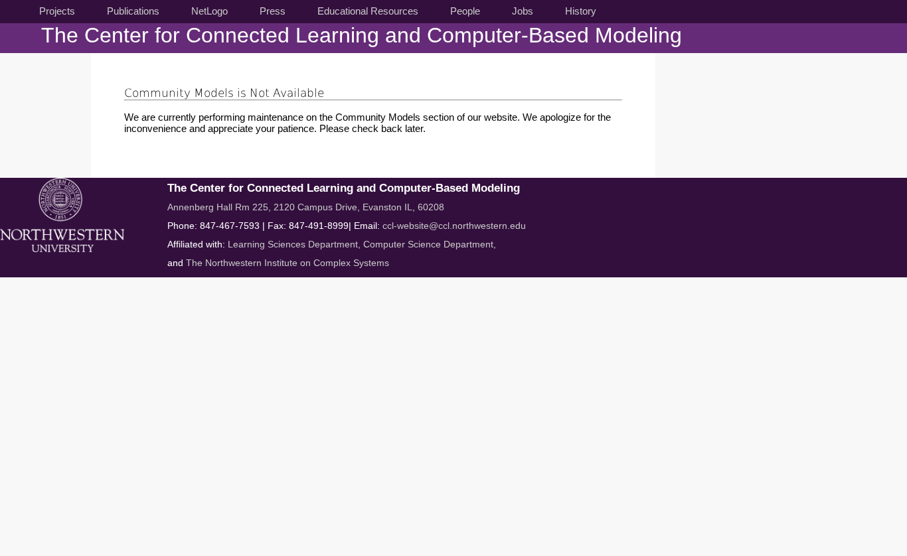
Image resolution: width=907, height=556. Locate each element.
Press (273, 11)
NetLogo (209, 11)
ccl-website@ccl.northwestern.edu (454, 225)
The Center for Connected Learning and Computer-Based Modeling (361, 35)
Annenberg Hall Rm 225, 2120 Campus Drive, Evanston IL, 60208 (305, 207)
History (580, 11)
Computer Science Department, (429, 244)
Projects (57, 11)
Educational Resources (367, 11)
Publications (133, 11)
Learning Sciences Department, (295, 244)
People (465, 11)
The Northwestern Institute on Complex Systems (287, 262)
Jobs (522, 11)
